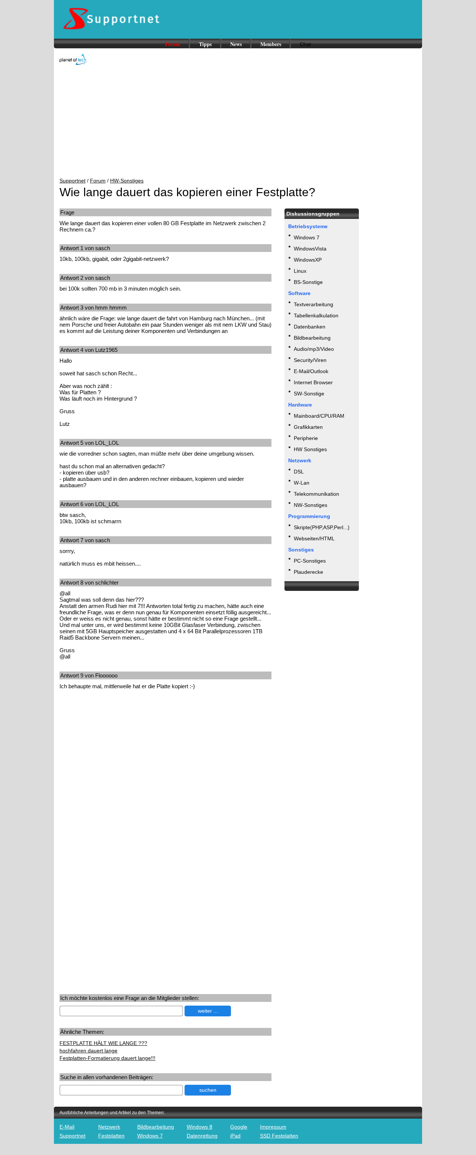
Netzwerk (109, 1127)
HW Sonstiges (310, 449)
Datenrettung (202, 1136)
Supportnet (73, 181)
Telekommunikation (316, 494)
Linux (300, 271)
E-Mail (67, 1127)
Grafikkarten (308, 427)
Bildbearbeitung (312, 338)
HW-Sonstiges (127, 181)
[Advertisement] (238, 122)
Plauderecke (308, 572)
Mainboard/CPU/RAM (319, 416)
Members (270, 44)
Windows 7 (306, 237)
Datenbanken (309, 327)
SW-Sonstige (309, 394)
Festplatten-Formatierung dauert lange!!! (107, 1058)
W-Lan (301, 483)
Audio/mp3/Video (314, 349)
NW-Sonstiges (310, 505)
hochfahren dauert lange (89, 1051)
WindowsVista (310, 249)
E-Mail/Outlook (311, 371)
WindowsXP (308, 260)
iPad (235, 1136)
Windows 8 (199, 1127)
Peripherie (306, 438)
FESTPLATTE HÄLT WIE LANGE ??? (103, 1043)
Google (238, 1127)
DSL (299, 472)
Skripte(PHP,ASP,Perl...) (322, 527)
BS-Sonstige (308, 282)
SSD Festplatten (279, 1136)
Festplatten (111, 1136)
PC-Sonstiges (310, 561)
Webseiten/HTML (314, 538)
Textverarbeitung (313, 304)
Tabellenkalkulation (316, 315)
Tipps (205, 44)
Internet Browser (313, 382)
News (236, 44)
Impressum (273, 1127)
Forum (172, 44)
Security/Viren (310, 360)
